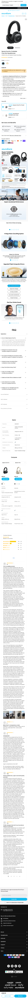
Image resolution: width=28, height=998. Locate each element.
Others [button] (2, 948)
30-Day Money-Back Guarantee (9, 920)
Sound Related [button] (5, 394)
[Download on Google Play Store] (9, 972)
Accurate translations (14, 294)
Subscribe (14, 899)
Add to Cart (8, 996)
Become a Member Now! (15, 135)
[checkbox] (3, 107)
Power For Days (14, 297)
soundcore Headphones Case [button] (14, 114)
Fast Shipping (5, 918)
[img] (3, 141)
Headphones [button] (4, 935)
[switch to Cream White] (7, 63)
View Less (22, 98)
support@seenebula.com (8, 910)
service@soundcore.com (8, 909)
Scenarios (17, 47)
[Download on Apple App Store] (18, 972)
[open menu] (25, 14)
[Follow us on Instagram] (8, 966)
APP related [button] (4, 404)
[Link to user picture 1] (6, 715)
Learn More (5, 479)
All (6, 16)
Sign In (24, 71)
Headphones (11, 16)
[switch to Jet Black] (3, 63)
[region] (14, 342)
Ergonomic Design (14, 288)
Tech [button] (2, 951)
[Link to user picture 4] (25, 715)
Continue (23, 5)
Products (10, 47)
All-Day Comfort (14, 291)
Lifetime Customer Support (8, 925)
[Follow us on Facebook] (12, 966)
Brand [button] (2, 932)
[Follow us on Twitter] (16, 966)
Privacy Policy (20, 902)
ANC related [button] (4, 399)
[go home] (6, 13)
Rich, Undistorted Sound (14, 285)
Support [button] (3, 944)
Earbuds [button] (3, 938)
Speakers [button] (3, 941)
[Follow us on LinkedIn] (19, 966)
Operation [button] (3, 334)
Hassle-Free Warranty (7, 923)
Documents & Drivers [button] (6, 408)
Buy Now (20, 996)
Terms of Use (14, 902)
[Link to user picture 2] (12, 715)
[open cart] (23, 14)
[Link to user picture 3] (18, 715)
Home (3, 16)
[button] (25, 2)
